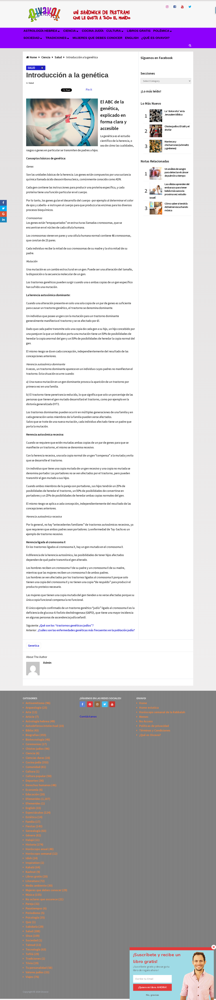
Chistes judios (35, 749)
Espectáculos (34, 812)
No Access (146, 721)
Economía (32, 790)
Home (143, 703)
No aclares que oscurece (42, 899)
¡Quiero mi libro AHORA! (152, 987)
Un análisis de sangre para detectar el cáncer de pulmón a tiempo (176, 172)
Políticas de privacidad (154, 726)
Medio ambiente (36, 885)
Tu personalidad (36, 968)
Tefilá (29, 954)
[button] (160, 958)
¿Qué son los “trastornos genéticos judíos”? (66, 625)
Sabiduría (32, 927)
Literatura (32, 881)
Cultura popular (36, 776)
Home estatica (149, 707)
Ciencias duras (35, 758)
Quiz (28, 922)
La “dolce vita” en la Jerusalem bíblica (175, 112)
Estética (31, 817)
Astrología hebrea (40, 30)
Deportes (32, 780)
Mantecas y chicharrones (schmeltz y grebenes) (177, 145)
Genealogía (33, 831)
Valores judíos (35, 972)
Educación (32, 794)
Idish (29, 858)
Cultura (113, 30)
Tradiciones (56, 38)
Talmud (30, 945)
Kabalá (30, 867)
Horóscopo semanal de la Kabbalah (162, 712)
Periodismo (33, 913)
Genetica (33, 645)
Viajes (29, 977)
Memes (143, 717)
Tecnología (33, 949)
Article (30, 717)
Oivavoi (44, 991)
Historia (31, 844)
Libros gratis (139, 30)
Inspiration (33, 863)
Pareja (30, 904)
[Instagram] (97, 704)
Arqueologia (33, 707)
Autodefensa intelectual (42, 726)
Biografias (32, 735)
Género (30, 835)
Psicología (32, 917)
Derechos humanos (38, 785)
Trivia (29, 963)
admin (47, 662)
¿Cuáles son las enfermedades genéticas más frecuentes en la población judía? (86, 630)
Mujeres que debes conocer (97, 38)
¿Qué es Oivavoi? (155, 38)
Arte (28, 712)
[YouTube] (112, 704)
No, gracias (152, 995)
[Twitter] (105, 704)
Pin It (89, 89)
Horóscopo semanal (39, 854)
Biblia (29, 730)
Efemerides (33, 799)
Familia (30, 822)
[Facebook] (82, 704)
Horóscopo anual (37, 849)
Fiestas (30, 826)
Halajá (30, 840)
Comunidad (33, 767)
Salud (31, 68)
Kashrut (31, 872)
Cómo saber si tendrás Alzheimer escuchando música (176, 207)
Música (30, 895)
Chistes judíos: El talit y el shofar (177, 128)
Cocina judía (93, 30)
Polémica (161, 30)
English (132, 38)
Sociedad (31, 38)
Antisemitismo (35, 703)
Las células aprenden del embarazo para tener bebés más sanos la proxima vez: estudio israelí (169, 190)
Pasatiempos (34, 908)
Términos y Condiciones (154, 730)
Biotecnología (35, 739)
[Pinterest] (90, 704)
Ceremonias (33, 744)
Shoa (29, 936)
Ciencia (69, 30)
